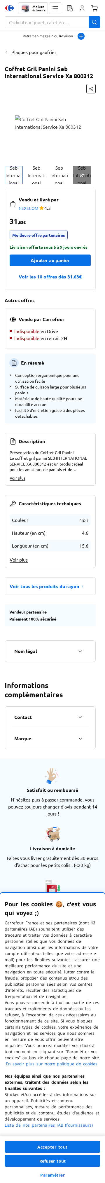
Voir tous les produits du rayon (44, 586)
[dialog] (52, 1038)
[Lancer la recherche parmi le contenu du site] (94, 22)
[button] (55, 8)
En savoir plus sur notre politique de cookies (51, 1064)
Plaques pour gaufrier (33, 52)
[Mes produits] (70, 8)
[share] (91, 88)
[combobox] (52, 22)
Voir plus (17, 477)
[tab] (14, 175)
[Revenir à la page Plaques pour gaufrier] (7, 52)
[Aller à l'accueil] (10, 8)
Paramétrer (52, 1175)
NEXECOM (28, 208)
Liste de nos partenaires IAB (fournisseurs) (49, 1125)
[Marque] (80, 738)
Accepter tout (52, 1147)
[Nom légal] (80, 651)
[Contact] (80, 717)
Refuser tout (52, 1161)
